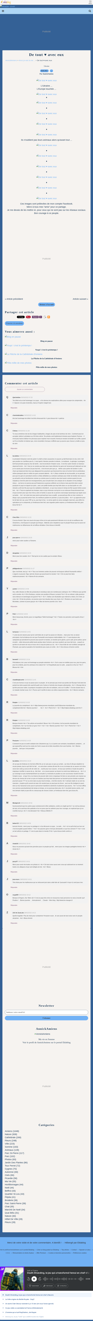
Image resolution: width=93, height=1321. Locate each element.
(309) (11, 1134)
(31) (12, 1213)
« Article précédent (14, 299)
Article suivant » (80, 299)
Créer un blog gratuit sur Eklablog (48, 1250)
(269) (13, 1137)
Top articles (65, 1250)
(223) (10, 1144)
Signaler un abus (85, 1250)
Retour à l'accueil (47, 305)
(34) (15, 1209)
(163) (11, 1147)
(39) (11, 1200)
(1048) (12, 1131)
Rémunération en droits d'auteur (23, 1253)
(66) (9, 1175)
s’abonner (35, 1286)
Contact (74, 1250)
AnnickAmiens (11, 60)
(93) (10, 1159)
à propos (63, 1286)
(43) (10, 1191)
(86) (16, 1162)
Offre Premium (41, 1253)
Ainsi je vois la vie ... (27, 60)
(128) (12, 1150)
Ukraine (46, 66)
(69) (11, 1172)
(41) (10, 1197)
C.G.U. (8, 1253)
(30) (10, 1216)
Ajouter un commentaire (25, 389)
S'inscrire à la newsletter (14, 323)
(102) (10, 1156)
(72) (12, 1166)
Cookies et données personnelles (59, 1253)
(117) (14, 1153)
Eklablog (81, 1242)
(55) (10, 1181)
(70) (11, 1169)
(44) (14, 1184)
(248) (11, 1140)
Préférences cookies (80, 1253)
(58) (11, 1178)
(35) (9, 1206)
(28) (14, 1219)
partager (49, 1286)
